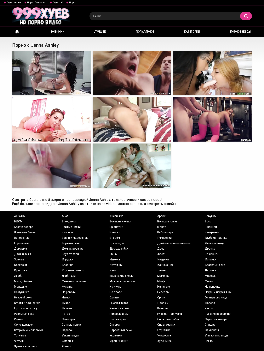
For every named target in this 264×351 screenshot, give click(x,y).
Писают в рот (119, 303)
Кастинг (67, 265)
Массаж (210, 276)
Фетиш (19, 341)
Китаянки (116, 265)
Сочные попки (71, 324)
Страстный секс (121, 330)
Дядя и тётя (22, 254)
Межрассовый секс (123, 281)
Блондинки (69, 221)
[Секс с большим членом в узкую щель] (212, 119)
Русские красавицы (218, 314)
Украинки (116, 335)
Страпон (67, 330)
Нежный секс (23, 297)
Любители (69, 276)
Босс (208, 221)
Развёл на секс (120, 308)
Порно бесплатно (36, 2)
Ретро (66, 314)
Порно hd (58, 2)
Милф (161, 281)
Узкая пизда (70, 335)
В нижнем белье (25, 232)
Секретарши (118, 319)
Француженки (119, 341)
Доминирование (72, 248)
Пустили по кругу (25, 308)
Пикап (66, 303)
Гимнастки (164, 237)
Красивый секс (215, 265)
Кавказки (20, 265)
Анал (65, 216)
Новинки (57, 31)
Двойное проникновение (174, 243)
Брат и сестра (23, 227)
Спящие (210, 324)
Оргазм (114, 297)
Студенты (212, 330)
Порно (72, 2)
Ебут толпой (70, 254)
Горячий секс (71, 243)
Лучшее (100, 31)
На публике (21, 292)
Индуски (163, 259)
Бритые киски (71, 227)
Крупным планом (73, 270)
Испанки (210, 259)
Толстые (20, 335)
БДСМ (18, 221)
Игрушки (67, 259)
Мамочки (163, 276)
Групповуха (117, 243)
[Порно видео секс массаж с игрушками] (51, 166)
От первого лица (216, 297)
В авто (161, 227)
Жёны (113, 254)
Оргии (161, 297)
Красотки (20, 270)
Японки (67, 346)
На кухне (115, 286)
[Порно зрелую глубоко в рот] (51, 119)
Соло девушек (23, 324)
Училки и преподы (217, 335)
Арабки (162, 216)
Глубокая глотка (216, 237)
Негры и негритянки (218, 292)
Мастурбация (23, 281)
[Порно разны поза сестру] (212, 73)
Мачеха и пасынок (74, 281)
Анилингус (116, 216)
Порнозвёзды (240, 31)
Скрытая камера (216, 319)
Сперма (115, 324)
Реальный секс (24, 314)
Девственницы (215, 243)
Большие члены (167, 221)
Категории (192, 31)
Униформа (164, 335)
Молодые (20, 286)
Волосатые (21, 237)
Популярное (145, 31)
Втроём (115, 237)
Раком (209, 308)
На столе (116, 292)
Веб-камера (165, 232)
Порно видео (14, 2)
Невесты (163, 292)
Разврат (163, 308)
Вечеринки (212, 232)
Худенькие (164, 341)
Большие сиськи (120, 221)
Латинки (210, 270)
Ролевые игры (119, 314)
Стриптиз (163, 330)
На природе (212, 286)
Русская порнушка (169, 314)
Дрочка (210, 248)
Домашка (20, 248)
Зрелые (19, 259)
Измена (115, 259)
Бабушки (210, 216)
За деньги (211, 254)
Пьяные (67, 308)
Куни (113, 270)
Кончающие (165, 265)
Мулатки (67, 286)
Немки (66, 297)
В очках (115, 232)
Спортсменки (166, 324)
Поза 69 (162, 303)
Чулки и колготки (25, 346)
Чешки (209, 341)
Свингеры (68, 319)
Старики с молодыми (28, 330)
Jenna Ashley (68, 204)
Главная (17, 32)
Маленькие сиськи (122, 276)
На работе (69, 292)
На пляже (163, 286)
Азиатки (20, 216)
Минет (209, 281)
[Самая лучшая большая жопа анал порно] (132, 119)
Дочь (160, 248)
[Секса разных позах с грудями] (51, 73)
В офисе (67, 232)
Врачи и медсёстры (75, 237)
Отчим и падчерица (27, 303)
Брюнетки (116, 227)
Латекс (162, 270)
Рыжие (18, 319)
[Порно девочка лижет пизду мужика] (132, 166)
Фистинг (67, 341)
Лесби (18, 276)
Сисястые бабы (168, 319)
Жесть (161, 254)
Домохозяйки (119, 248)
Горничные (21, 243)
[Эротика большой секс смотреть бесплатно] (132, 73)
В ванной (211, 227)
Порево (210, 303)
